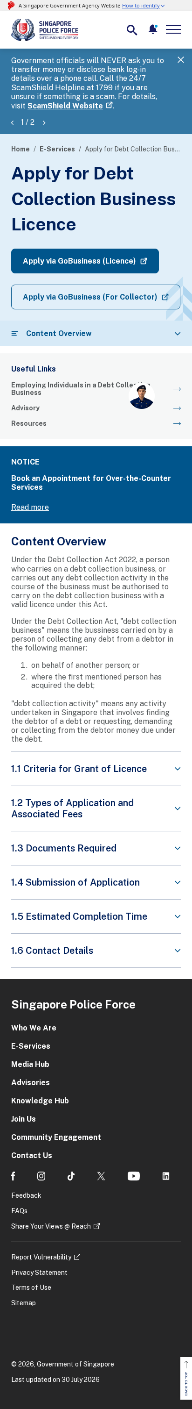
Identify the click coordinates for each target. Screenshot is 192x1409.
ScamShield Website (65, 105)
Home (20, 149)
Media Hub (30, 1064)
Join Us (23, 1119)
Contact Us (31, 1155)
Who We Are (33, 1027)
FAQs (19, 1211)
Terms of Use (31, 1287)
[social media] (13, 1176)
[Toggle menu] (175, 29)
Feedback (26, 1195)
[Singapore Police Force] (44, 30)
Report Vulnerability (41, 1257)
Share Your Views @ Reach (51, 1226)
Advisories (30, 1082)
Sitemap (23, 1303)
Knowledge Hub (40, 1100)
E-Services (57, 149)
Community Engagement (56, 1137)
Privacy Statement (39, 1272)
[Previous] (12, 122)
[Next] (43, 122)
